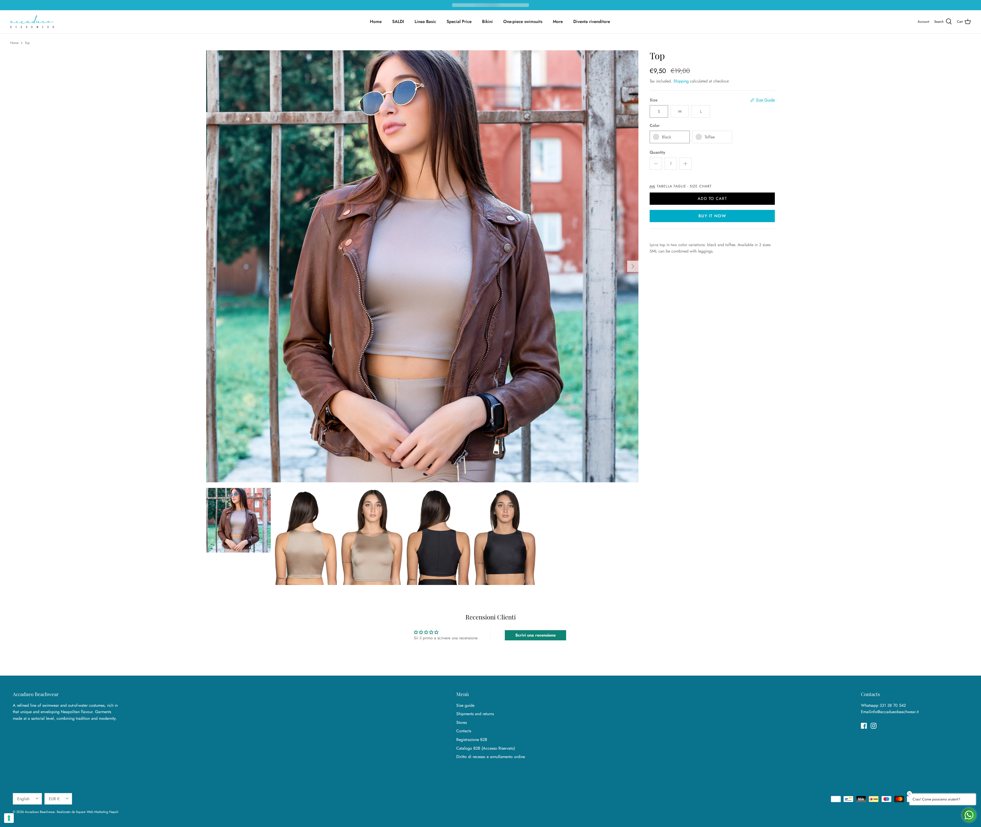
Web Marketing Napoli (102, 811)
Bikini (487, 21)
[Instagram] (874, 726)
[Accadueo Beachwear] (32, 21)
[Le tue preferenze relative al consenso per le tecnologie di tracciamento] (9, 818)
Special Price (459, 21)
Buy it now (712, 216)
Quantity (657, 152)
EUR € (54, 799)
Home (376, 21)
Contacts (463, 731)
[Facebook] (864, 726)
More (558, 21)
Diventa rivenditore (591, 21)
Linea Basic (425, 21)
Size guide (465, 705)
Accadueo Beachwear (40, 811)
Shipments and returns (475, 714)
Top (27, 42)
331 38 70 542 (893, 705)
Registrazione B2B (471, 739)
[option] (422, 266)
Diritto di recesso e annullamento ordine (490, 757)
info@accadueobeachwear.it (894, 712)
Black (666, 137)
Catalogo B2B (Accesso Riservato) (485, 748)
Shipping (681, 81)
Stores (461, 722)
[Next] (632, 266)
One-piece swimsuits (522, 21)
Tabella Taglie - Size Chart (684, 186)
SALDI (398, 21)
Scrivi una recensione (535, 635)
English (23, 799)
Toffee (710, 137)
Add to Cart (712, 198)
